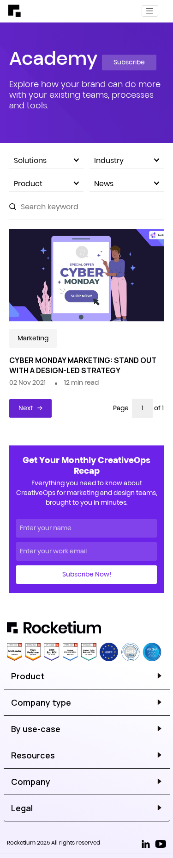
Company (30, 781)
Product (28, 183)
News (103, 183)
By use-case (35, 728)
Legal (22, 808)
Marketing (33, 338)
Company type (41, 702)
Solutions (30, 160)
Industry (109, 160)
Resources (33, 755)
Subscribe (129, 62)
